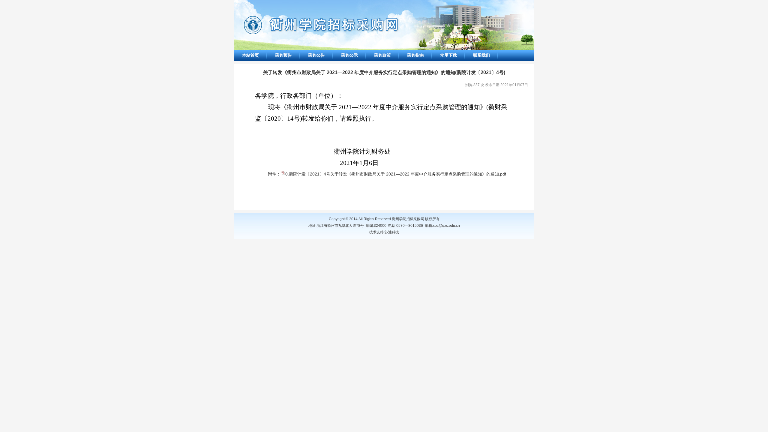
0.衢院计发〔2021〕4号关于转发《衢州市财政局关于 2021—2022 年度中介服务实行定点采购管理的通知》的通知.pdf (395, 174)
